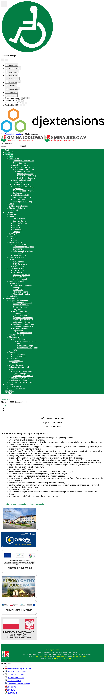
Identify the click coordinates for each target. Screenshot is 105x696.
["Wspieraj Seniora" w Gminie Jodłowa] (19, 639)
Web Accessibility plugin (11, 134)
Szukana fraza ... (8, 144)
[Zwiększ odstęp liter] (24, 105)
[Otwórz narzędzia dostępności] (4, 4)
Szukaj (23, 146)
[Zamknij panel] (6, 60)
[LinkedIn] (5, 408)
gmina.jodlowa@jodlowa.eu (41, 656)
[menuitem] (7, 150)
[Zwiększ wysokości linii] (26, 103)
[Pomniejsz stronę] (25, 98)
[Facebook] (5, 406)
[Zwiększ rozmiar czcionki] (22, 100)
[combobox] (10, 146)
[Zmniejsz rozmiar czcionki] (19, 100)
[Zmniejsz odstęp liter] (21, 105)
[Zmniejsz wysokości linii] (23, 103)
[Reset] (2, 60)
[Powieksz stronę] (28, 98)
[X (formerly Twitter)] (5, 410)
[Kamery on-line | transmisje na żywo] (20, 529)
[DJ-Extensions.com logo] (52, 132)
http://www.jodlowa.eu (79, 656)
